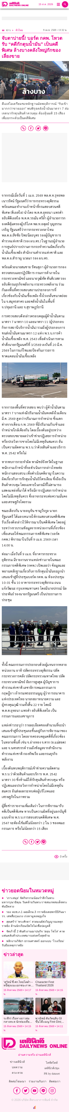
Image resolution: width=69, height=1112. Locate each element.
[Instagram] (52, 1090)
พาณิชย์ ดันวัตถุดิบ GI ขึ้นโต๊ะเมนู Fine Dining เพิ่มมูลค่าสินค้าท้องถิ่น (50, 1022)
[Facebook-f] (16, 1090)
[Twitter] (37, 841)
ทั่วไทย (19, 30)
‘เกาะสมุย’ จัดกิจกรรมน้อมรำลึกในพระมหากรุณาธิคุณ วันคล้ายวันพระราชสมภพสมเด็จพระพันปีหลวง (34, 902)
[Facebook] (31, 841)
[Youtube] (34, 1090)
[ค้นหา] (65, 4)
